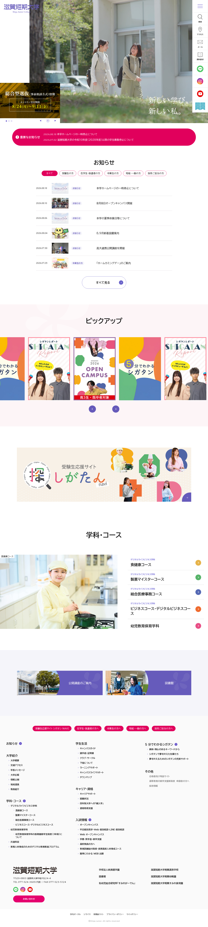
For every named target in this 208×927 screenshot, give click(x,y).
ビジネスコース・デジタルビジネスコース (34, 825)
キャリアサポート (88, 794)
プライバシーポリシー (115, 914)
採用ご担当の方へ (164, 728)
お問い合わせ (29, 899)
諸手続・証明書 (87, 753)
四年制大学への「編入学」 (92, 803)
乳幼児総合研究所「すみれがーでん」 (117, 883)
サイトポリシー (132, 914)
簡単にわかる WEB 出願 (92, 854)
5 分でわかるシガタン (159, 744)
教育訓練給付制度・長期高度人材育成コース (100, 849)
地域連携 (15, 784)
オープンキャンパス (89, 825)
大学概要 (15, 760)
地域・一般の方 (133, 173)
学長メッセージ (18, 770)
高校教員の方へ (87, 844)
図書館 (102, 876)
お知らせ (12, 743)
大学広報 (15, 775)
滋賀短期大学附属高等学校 (164, 870)
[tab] (6, 121)
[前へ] (40, 120)
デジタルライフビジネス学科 (24, 806)
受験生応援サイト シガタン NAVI (52, 728)
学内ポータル (75, 914)
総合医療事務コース (24, 820)
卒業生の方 (113, 173)
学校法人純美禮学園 (109, 870)
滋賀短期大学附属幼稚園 (163, 876)
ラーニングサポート (89, 768)
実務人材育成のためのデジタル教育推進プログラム (35, 847)
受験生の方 (67, 173)
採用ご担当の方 (156, 173)
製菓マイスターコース (25, 815)
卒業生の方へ (114, 728)
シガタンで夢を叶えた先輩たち (164, 754)
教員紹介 (15, 789)
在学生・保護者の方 (90, 173)
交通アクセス (17, 765)
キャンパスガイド (88, 748)
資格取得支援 (86, 808)
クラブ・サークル (87, 758)
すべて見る (103, 282)
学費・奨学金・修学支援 (90, 839)
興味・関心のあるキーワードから (164, 749)
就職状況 (84, 799)
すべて (49, 173)
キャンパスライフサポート (92, 772)
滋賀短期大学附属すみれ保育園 (167, 883)
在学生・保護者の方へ (88, 728)
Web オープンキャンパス (92, 834)
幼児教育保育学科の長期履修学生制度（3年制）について (38, 835)
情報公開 (15, 780)
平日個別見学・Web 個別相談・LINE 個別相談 (102, 830)
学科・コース (13, 800)
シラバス (87, 914)
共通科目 (15, 842)
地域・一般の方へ (137, 728)
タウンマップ (86, 777)
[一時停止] (47, 120)
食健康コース (21, 810)
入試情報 (81, 819)
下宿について (86, 763)
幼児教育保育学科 (19, 830)
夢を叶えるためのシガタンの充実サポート (169, 759)
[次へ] (55, 120)
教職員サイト (98, 914)
